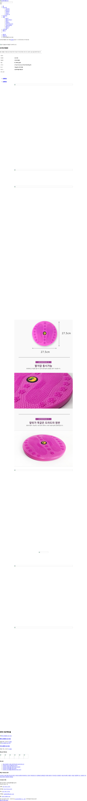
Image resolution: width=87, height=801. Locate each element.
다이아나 (2, 775)
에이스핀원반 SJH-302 (5, 739)
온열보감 (39, 775)
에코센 (32, 775)
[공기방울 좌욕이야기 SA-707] (26, 758)
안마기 (29, 775)
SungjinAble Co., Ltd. (20, 798)
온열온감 (43, 775)
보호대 (20, 775)
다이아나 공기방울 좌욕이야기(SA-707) (12, 769)
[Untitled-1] (43, 552)
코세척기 (83, 775)
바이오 (17, 775)
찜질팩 (76, 775)
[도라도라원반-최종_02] (43, 170)
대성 (5, 775)
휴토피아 (8, 776)
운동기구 (51, 775)
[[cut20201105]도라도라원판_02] (43, 627)
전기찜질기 (58, 775)
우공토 (46, 775)
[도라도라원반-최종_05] (43, 470)
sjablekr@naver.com (9, 794)
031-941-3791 (6, 786)
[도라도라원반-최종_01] (43, 84)
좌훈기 (69, 775)
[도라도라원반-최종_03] (43, 186)
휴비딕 (3, 776)
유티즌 (54, 775)
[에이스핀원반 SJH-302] (6, 735)
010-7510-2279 (8, 789)
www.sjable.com (6, 796)
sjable (12, 39)
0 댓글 (10, 741)
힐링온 (11, 776)
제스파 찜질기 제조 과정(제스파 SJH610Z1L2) (13, 764)
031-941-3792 (6, 791)
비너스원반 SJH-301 (5, 746)
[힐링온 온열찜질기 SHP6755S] (16, 758)
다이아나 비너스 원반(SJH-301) (10, 765)
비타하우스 (24, 775)
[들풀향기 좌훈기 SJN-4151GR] (7, 758)
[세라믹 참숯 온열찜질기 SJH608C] (2, 758)
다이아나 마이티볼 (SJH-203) (9, 768)
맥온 (8, 775)
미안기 (13, 775)
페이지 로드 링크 (4, 800)
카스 (79, 775)
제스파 (63, 775)
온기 (35, 775)
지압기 (73, 775)
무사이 (10, 775)
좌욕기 (66, 775)
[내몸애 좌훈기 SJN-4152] (12, 758)
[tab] (45, 78)
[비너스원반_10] (43, 566)
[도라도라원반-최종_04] (43, 468)
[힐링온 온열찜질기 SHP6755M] (21, 758)
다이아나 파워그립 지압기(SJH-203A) (11, 766)
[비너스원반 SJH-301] (5, 743)
